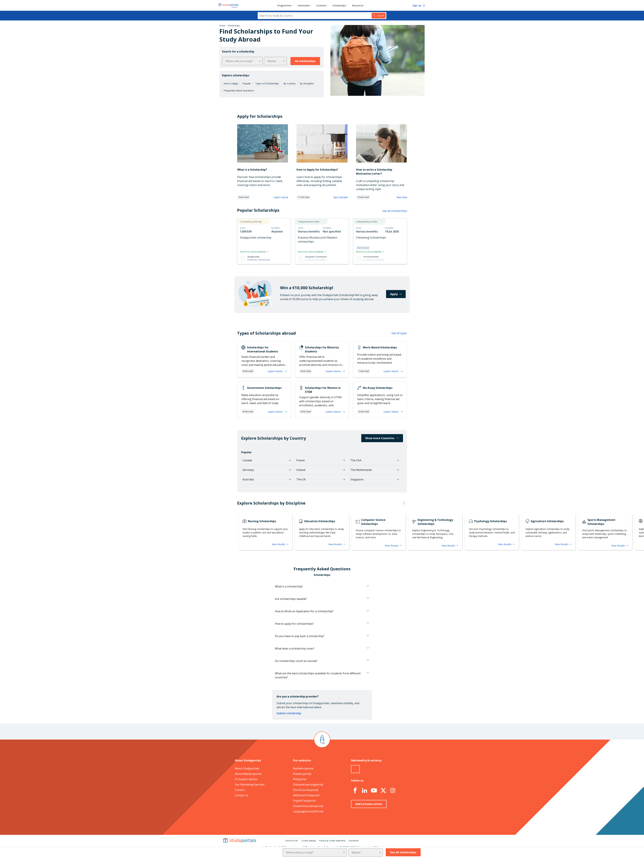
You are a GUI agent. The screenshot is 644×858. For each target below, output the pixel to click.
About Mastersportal (248, 774)
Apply (394, 294)
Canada (247, 460)
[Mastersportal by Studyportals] (228, 5)
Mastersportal (302, 774)
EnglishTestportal (304, 800)
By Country (289, 83)
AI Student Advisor (246, 779)
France (300, 460)
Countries (321, 5)
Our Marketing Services (249, 784)
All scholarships (305, 61)
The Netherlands (361, 470)
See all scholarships (394, 211)
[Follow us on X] (383, 791)
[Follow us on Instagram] (393, 791)
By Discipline (307, 83)
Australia (248, 479)
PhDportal (299, 779)
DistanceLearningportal (308, 784)
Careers (240, 790)
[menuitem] (286, 5)
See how (401, 197)
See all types (399, 333)
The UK (301, 479)
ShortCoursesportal (305, 790)
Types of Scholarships (267, 83)
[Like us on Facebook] (355, 791)
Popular (247, 83)
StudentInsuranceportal (308, 806)
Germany (248, 470)
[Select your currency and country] (355, 769)
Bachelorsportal (303, 768)
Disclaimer (354, 840)
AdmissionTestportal (306, 795)
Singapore (356, 479)
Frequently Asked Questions (239, 90)
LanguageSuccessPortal (308, 811)
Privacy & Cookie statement (332, 840)
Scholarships (339, 5)
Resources (357, 5)
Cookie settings (308, 840)
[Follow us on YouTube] (374, 791)
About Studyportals (247, 768)
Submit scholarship (289, 713)
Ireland (300, 470)
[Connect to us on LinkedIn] (364, 791)
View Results (279, 544)
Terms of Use (291, 840)
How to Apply (231, 83)
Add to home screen (368, 804)
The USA (355, 460)
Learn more (280, 197)
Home (222, 25)
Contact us (241, 795)
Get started (340, 197)
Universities (304, 5)
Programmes (284, 5)
